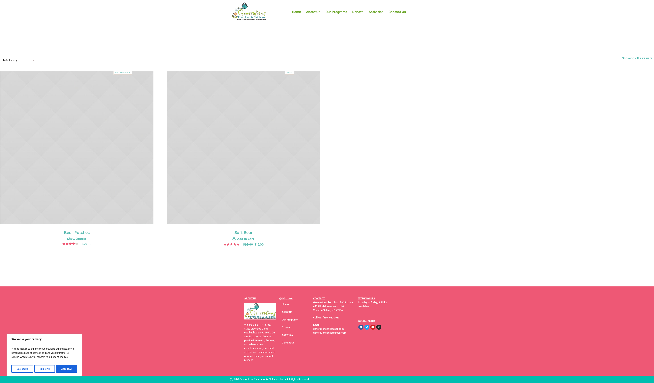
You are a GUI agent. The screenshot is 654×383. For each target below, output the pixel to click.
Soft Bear (244, 232)
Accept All (66, 369)
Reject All (45, 369)
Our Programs (336, 12)
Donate (357, 12)
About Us (313, 12)
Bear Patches (77, 232)
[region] (44, 355)
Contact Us (397, 12)
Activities (376, 12)
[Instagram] (378, 327)
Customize (22, 369)
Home (296, 12)
